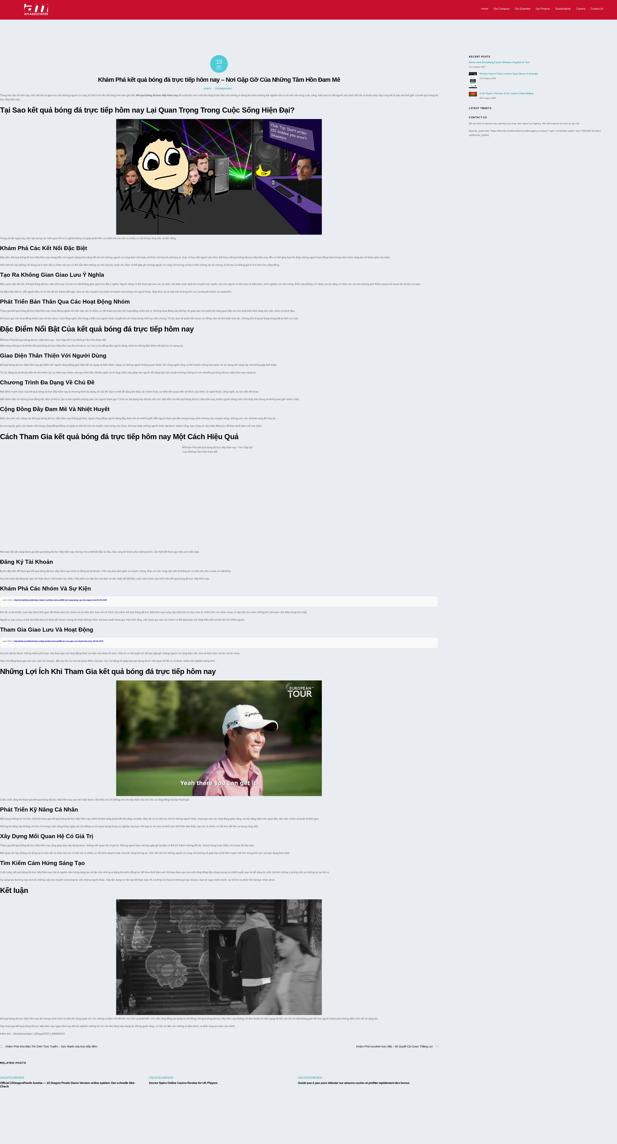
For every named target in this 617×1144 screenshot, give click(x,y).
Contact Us (597, 8)
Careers (580, 8)
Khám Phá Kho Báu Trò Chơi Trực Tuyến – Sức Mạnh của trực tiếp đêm (51, 1046)
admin (207, 88)
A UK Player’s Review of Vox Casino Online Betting (506, 93)
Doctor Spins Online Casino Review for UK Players (183, 1083)
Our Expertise (523, 8)
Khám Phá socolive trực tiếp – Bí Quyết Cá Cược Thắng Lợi (394, 1046)
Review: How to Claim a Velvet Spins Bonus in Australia (508, 73)
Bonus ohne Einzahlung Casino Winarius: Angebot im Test (499, 62)
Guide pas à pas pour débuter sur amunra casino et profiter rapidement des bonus (353, 1083)
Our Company (502, 8)
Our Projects (543, 8)
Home (484, 8)
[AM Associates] (36, 14)
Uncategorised (223, 88)
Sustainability (563, 8)
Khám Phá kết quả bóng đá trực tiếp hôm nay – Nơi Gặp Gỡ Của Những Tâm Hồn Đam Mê (219, 79)
